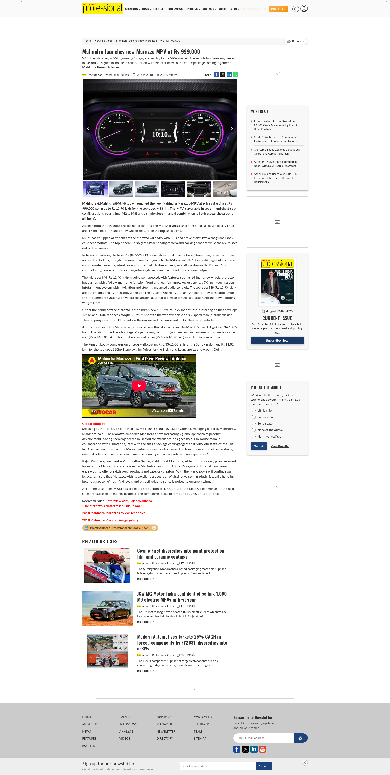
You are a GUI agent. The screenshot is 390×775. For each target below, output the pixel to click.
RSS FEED (89, 746)
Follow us (298, 41)
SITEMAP (200, 738)
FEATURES (159, 9)
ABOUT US (90, 724)
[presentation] (87, 130)
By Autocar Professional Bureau (108, 74)
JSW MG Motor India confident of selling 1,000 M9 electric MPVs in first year (182, 597)
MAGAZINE (165, 724)
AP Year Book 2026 (254, 9)
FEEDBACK (201, 724)
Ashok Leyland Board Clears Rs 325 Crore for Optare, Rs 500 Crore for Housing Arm (275, 177)
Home (87, 40)
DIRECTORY (165, 738)
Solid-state (265, 423)
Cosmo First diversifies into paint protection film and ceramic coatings (180, 554)
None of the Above (270, 430)
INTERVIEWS (175, 9)
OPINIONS (192, 9)
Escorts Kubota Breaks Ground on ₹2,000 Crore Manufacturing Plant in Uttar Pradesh (276, 125)
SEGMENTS (131, 9)
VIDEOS (223, 9)
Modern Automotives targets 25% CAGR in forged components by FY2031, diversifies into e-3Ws (182, 643)
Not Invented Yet (269, 436)
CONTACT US (203, 717)
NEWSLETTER (166, 731)
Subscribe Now (277, 340)
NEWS (145, 9)
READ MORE (146, 579)
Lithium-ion (265, 410)
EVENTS (124, 717)
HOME (87, 717)
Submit (259, 446)
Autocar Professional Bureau (159, 563)
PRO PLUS (278, 9)
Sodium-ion (265, 417)
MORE (233, 9)
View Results (280, 446)
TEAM (198, 731)
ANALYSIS (208, 9)
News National (104, 40)
